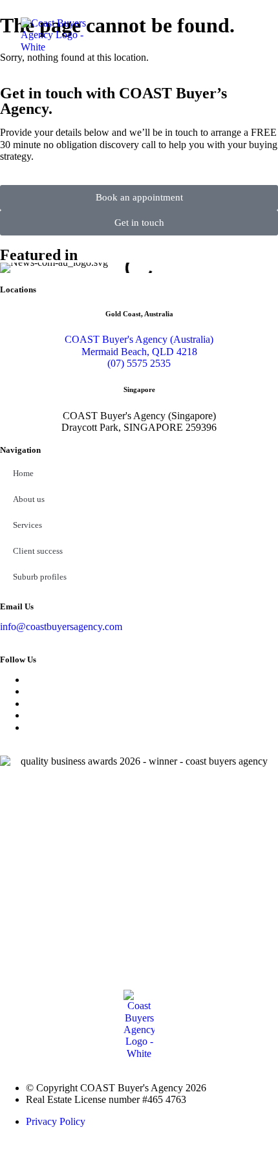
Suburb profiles (40, 577)
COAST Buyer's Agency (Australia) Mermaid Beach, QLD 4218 (139, 345)
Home (23, 473)
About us (29, 499)
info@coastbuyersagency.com (61, 626)
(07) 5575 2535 (139, 363)
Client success (38, 551)
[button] (246, 35)
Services (27, 525)
